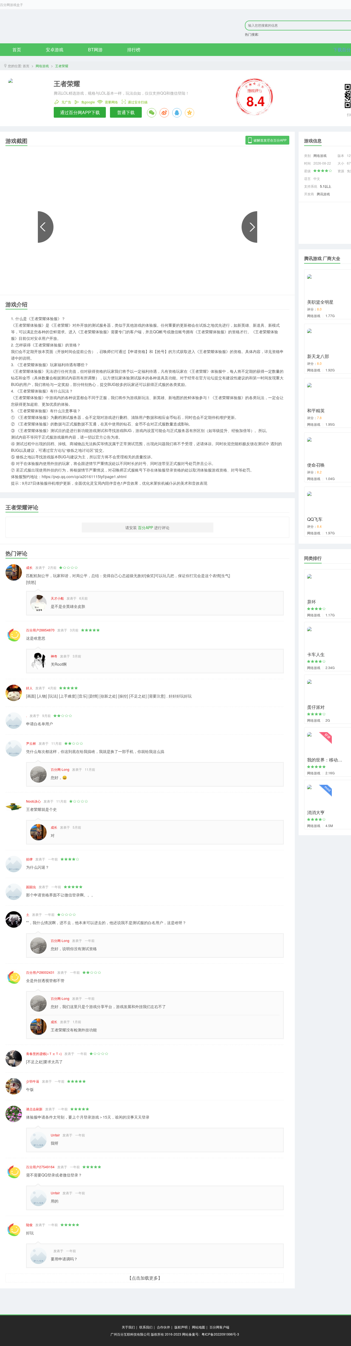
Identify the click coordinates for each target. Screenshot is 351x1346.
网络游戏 (42, 65)
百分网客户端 (219, 1327)
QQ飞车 (314, 519)
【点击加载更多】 (144, 1278)
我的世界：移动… (324, 760)
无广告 (66, 102)
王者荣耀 (61, 65)
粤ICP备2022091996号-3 (220, 1334)
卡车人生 (316, 654)
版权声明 (181, 1327)
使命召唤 (316, 465)
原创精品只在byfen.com (74, 26)
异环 (311, 602)
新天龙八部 (318, 356)
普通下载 (126, 112)
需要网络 (111, 102)
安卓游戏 (54, 49)
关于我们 (128, 1327)
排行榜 (133, 49)
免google (88, 102)
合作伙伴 (163, 1327)
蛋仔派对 (316, 707)
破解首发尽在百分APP (270, 140)
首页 (16, 49)
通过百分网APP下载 (80, 112)
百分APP (145, 527)
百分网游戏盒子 (11, 4)
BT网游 (95, 49)
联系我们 (145, 1327)
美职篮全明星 (320, 302)
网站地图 (198, 1327)
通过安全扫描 (138, 102)
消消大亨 (316, 812)
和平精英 (316, 410)
